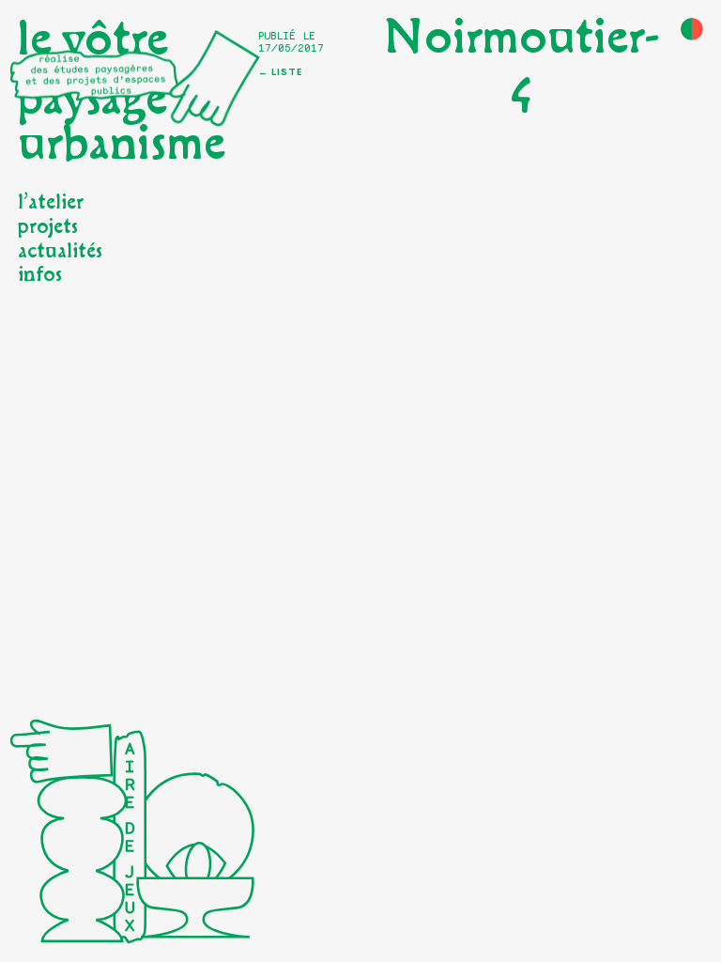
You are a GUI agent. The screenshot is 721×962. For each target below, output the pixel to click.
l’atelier (51, 202)
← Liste (280, 72)
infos (40, 275)
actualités (60, 251)
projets (48, 227)
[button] (692, 29)
